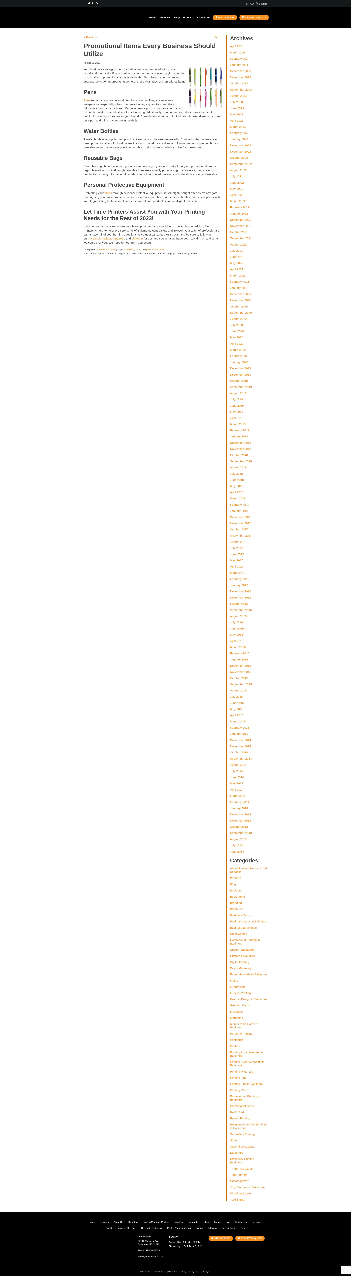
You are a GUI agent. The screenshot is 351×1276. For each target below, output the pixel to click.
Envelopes (257, 1222)
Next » (218, 37)
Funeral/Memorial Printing (156, 1222)
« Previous (91, 37)
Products (188, 17)
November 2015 (240, 672)
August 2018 (238, 467)
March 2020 (238, 349)
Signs (233, 1140)
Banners (235, 878)
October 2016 (239, 603)
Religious (212, 1228)
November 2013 (240, 820)
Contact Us (203, 17)
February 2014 (239, 802)
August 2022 (238, 170)
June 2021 (237, 256)
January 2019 (239, 436)
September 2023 (241, 89)
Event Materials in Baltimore (248, 974)
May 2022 (236, 188)
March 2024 (238, 52)
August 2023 (238, 95)
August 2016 (238, 616)
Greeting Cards (240, 1005)
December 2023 (240, 71)
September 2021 (241, 238)
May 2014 (236, 783)
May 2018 (236, 486)
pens (138, 249)
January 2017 (239, 585)
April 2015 (236, 715)
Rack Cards (237, 1112)
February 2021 (239, 281)
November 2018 (240, 448)
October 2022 (239, 157)
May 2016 (236, 634)
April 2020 (236, 343)
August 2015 (238, 690)
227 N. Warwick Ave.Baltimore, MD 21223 (148, 1243)
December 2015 (240, 665)
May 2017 (236, 560)
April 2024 (236, 46)
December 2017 (240, 517)
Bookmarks (237, 896)
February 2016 (239, 653)
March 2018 (238, 498)
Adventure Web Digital (203, 1272)
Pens (87, 100)
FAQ (228, 1222)
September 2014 (241, 758)
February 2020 (239, 356)
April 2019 (236, 417)
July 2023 (236, 102)
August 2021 (238, 244)
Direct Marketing (241, 968)
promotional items (155, 249)
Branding (236, 902)
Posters (235, 1046)
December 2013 (240, 814)
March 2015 (238, 721)
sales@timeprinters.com (150, 1256)
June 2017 (237, 554)
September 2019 (241, 387)
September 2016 (241, 610)
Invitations (237, 1011)
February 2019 (239, 430)
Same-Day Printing (242, 1134)
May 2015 (236, 709)
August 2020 (238, 318)
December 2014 (240, 740)
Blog (233, 884)
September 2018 (241, 461)
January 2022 (239, 213)
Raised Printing (240, 1118)
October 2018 (239, 455)
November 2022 (240, 151)
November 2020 (240, 300)
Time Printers (238, 1174)
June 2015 (237, 702)
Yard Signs (237, 1199)
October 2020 (239, 306)
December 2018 (240, 442)
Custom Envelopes (242, 955)
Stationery (236, 1152)
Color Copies (238, 933)
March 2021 (238, 275)
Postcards (236, 1039)
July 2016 (236, 622)
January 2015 (239, 733)
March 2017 (238, 572)
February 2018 (239, 504)
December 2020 (240, 294)
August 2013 (238, 839)
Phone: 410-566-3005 (149, 1250)
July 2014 (236, 771)
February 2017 (239, 579)
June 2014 (237, 777)
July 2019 (236, 399)
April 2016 (236, 641)
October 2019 (239, 380)
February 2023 (239, 132)
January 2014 (239, 808)
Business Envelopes (243, 927)
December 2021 (240, 219)
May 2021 (236, 263)
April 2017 (236, 566)
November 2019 (240, 374)
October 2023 (239, 83)
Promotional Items (106, 249)
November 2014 (240, 746)
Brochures (237, 909)
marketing (129, 249)
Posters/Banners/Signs (179, 1228)
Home (152, 17)
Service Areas (229, 1228)
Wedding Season (241, 1193)
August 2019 (238, 393)
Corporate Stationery (151, 1228)
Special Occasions (242, 1146)
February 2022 (239, 207)
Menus (217, 1222)
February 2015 (239, 727)
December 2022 (240, 145)
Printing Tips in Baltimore (246, 1083)
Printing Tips (238, 1077)
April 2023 (236, 120)
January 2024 (239, 64)
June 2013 (237, 851)
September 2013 (241, 832)
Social (109, 1228)
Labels (206, 1222)
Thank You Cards (241, 1168)
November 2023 (240, 77)
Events (199, 1228)
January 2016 (239, 659)
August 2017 (238, 541)
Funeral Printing (240, 993)
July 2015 (236, 696)
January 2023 (239, 139)
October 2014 (239, 752)
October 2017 (239, 529)
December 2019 (240, 368)
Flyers (234, 980)
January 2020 (239, 362)
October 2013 (239, 826)
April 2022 (236, 194)
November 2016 (240, 597)
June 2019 (237, 405)
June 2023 (237, 108)
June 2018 (237, 479)
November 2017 (240, 523)
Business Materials (126, 1228)
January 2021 (239, 287)
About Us (164, 17)
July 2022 (236, 176)
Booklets (235, 890)
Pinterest (118, 238)
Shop (177, 17)
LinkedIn (137, 238)
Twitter (106, 238)
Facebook (94, 238)
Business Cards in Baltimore (248, 921)
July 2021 (236, 250)
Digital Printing (239, 962)
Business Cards (240, 915)
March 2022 (238, 201)
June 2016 (237, 628)
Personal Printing (241, 1033)
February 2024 (239, 58)
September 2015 (241, 684)
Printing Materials (241, 1071)
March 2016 (238, 647)
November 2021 (240, 225)
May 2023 (236, 114)
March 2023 (238, 126)
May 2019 (236, 411)
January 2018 (239, 510)
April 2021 (236, 269)
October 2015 (239, 678)
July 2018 (236, 473)
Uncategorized (239, 1181)
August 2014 (238, 764)
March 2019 (238, 424)
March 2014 (238, 795)
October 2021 (239, 232)
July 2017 (236, 548)
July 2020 (236, 325)
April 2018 (236, 492)
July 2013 (236, 845)
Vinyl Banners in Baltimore (247, 1187)
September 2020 (241, 312)
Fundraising (238, 986)
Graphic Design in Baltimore (248, 999)
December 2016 (240, 591)
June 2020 (237, 331)
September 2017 (241, 535)
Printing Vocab (239, 1090)
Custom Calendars (242, 949)
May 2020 (236, 337)
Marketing (236, 1017)
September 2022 (241, 163)
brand (108, 193)
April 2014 (236, 789)
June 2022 (237, 182)
